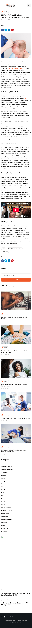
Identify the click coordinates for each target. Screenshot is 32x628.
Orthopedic (4, 516)
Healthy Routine (6, 508)
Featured (3, 493)
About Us (12, 617)
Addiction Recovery (6, 466)
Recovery (5, 251)
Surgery (3, 525)
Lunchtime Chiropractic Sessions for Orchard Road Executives (15, 351)
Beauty (3, 478)
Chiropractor (5, 481)
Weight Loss (4, 528)
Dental (3, 484)
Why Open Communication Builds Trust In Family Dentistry (14, 385)
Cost (4, 249)
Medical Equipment (6, 511)
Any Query (4, 617)
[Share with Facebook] (2, 30)
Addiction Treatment (7, 469)
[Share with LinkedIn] (9, 30)
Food (2, 499)
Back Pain (4, 475)
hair (25, 98)
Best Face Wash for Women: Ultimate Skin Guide (14, 318)
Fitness (3, 496)
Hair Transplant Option (14, 249)
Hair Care (4, 502)
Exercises (3, 490)
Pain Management (6, 519)
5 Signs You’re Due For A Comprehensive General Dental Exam (14, 451)
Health (3, 505)
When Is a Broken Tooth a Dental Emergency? (15, 418)
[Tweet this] (5, 30)
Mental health (5, 513)
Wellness (4, 531)
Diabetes (3, 487)
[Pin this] (12, 30)
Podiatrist (4, 522)
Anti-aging (4, 472)
